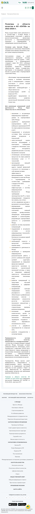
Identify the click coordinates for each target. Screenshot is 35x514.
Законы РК (17, 445)
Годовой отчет (17, 436)
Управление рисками (17, 485)
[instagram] (10, 498)
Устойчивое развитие (17, 413)
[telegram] (25, 498)
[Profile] (33, 7)
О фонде (17, 402)
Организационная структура (17, 430)
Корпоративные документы (17, 433)
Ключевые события (17, 407)
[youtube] (7, 498)
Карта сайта (17, 489)
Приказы (17, 456)
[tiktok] (28, 498)
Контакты (30, 397)
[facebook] (16, 498)
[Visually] (26, 7)
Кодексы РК (17, 451)
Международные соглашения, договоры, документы (17, 459)
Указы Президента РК (17, 448)
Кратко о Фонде (17, 404)
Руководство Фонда (17, 425)
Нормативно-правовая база (17, 442)
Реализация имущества (10, 393)
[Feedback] (30, 7)
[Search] (28, 7)
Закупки (4, 397)
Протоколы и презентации (17, 482)
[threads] (22, 498)
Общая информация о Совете (17, 479)
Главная (3, 14)
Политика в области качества (17, 468)
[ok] (19, 498)
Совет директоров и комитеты (17, 428)
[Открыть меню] (2, 8)
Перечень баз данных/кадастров (17, 419)
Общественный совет (17, 477)
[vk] (13, 498)
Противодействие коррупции (17, 397)
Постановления (17, 453)
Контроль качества (17, 462)
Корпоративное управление (17, 422)
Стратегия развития (17, 410)
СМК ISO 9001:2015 (17, 471)
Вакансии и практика (25, 393)
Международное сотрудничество (17, 416)
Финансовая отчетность (17, 439)
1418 (24, 2)
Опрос (17, 474)
